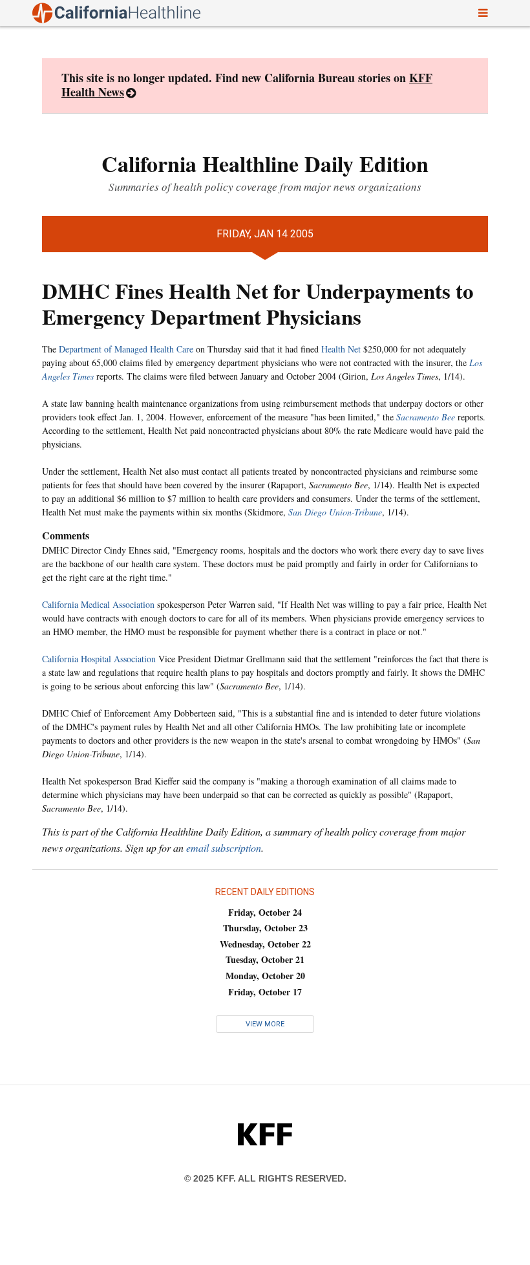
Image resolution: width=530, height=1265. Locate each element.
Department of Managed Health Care (126, 349)
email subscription (223, 847)
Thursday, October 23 (265, 928)
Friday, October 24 (265, 912)
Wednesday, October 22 (265, 944)
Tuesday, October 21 (265, 959)
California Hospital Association (99, 659)
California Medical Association (98, 604)
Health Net (341, 349)
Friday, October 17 (265, 992)
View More (265, 1024)
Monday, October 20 (265, 975)
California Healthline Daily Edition (265, 163)
